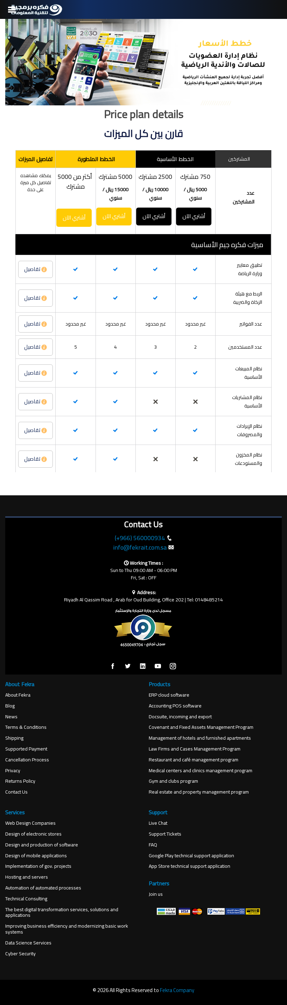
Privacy (12, 771)
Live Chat (158, 823)
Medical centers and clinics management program (200, 771)
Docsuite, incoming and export (180, 717)
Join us (156, 894)
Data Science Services (28, 943)
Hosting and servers (26, 877)
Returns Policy (20, 781)
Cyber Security (20, 954)
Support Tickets (165, 834)
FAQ (153, 845)
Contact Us (16, 792)
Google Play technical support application (191, 856)
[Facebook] (112, 666)
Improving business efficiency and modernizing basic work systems (66, 929)
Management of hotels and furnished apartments (200, 738)
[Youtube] (158, 666)
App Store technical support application (189, 866)
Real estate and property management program (199, 792)
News (11, 717)
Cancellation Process (27, 760)
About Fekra (17, 695)
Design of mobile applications (36, 856)
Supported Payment (26, 749)
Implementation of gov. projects (38, 866)
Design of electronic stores (33, 834)
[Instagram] (173, 666)
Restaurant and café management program (193, 760)
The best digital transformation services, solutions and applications (61, 913)
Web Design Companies (30, 823)
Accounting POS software (175, 706)
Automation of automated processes (43, 888)
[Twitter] (127, 666)
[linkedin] (142, 666)
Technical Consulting (26, 899)
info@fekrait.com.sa (140, 547)
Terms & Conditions (26, 727)
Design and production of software (41, 845)
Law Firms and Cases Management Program (194, 749)
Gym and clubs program (173, 781)
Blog (10, 706)
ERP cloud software (169, 695)
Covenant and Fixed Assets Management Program (201, 727)
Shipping (14, 738)
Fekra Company (177, 990)
